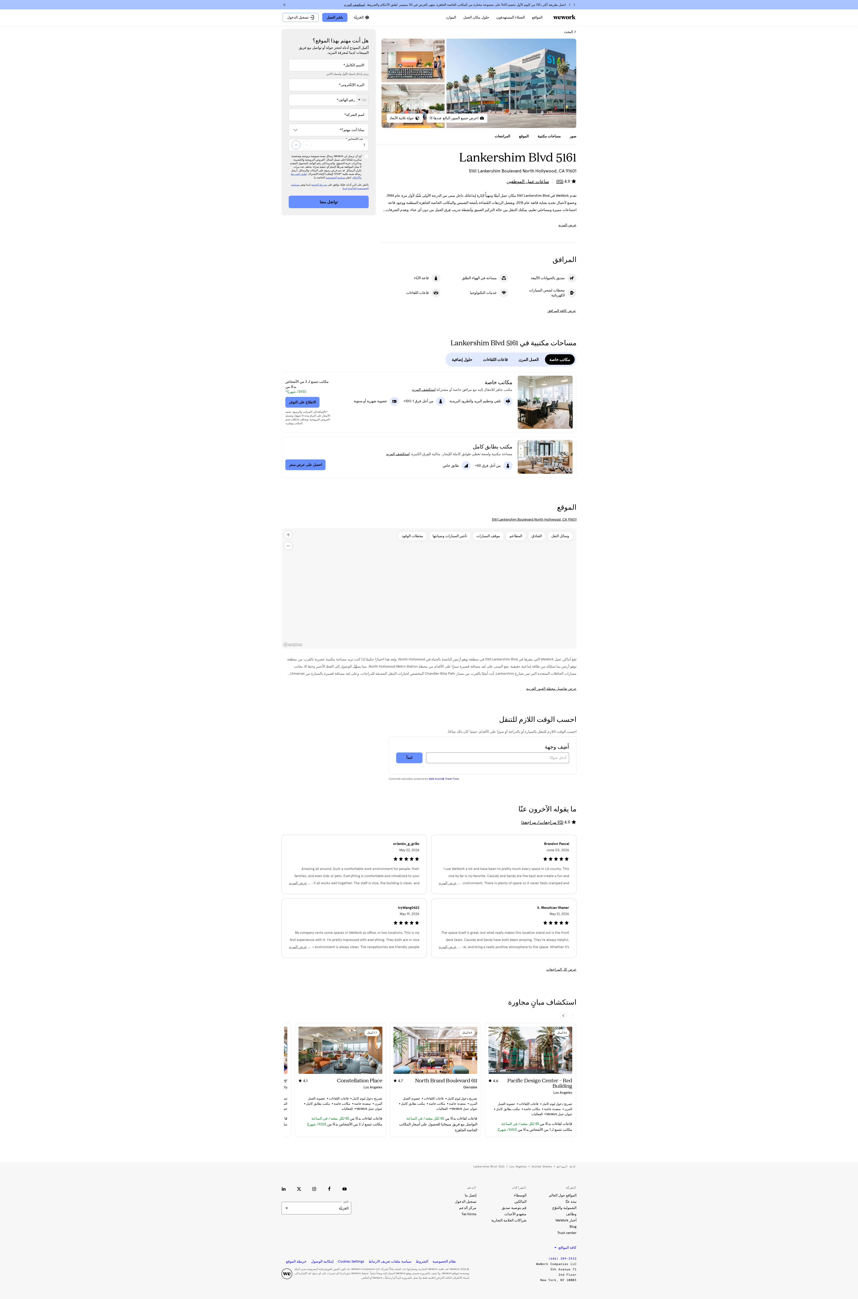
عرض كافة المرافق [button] (561, 311)
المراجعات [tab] (502, 136)
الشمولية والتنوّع (564, 1208)
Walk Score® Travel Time (444, 779)
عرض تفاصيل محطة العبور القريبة (551, 689)
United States (542, 1166)
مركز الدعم (467, 1208)
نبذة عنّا (571, 1201)
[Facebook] (329, 1189)
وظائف (571, 1214)
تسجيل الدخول (465, 1201)
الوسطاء (520, 1195)
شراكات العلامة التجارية (508, 1220)
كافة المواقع (566, 1166)
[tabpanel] (478, 83)
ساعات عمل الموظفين (528, 181)
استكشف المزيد (354, 4)
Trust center (566, 1233)
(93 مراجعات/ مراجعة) (542, 822)
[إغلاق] (284, 5)
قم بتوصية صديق (514, 1208)
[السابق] (574, 4)
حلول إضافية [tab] (462, 359)
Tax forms (468, 1214)
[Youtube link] (344, 1189)
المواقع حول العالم (562, 1195)
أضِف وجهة (557, 747)
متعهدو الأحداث (515, 1214)
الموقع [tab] (524, 136)
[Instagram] (314, 1189)
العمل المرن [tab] (529, 359)
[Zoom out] (288, 545)
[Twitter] (299, 1189)
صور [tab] (573, 136)
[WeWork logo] (564, 17)
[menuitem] (537, 17)
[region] (429, 588)
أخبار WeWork (565, 1220)
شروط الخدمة (319, 185)
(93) (559, 181)
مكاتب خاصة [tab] (559, 359)
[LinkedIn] (284, 1189)
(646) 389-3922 (562, 1259)
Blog (573, 1226)
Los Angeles (518, 1166)
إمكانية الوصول (322, 1261)
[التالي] (570, 4)
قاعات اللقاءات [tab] (495, 359)
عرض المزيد (567, 225)
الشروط (422, 1261)
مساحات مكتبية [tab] (549, 136)
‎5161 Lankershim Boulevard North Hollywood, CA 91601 (534, 519)
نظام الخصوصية (444, 1261)
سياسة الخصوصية (335, 177)
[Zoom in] (288, 534)
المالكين (520, 1201)
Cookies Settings (351, 1261)
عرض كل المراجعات (561, 969)
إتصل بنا (470, 1195)
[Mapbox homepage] (293, 644)
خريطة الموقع (296, 1261)
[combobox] (362, 100)
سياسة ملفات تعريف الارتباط (390, 1261)
